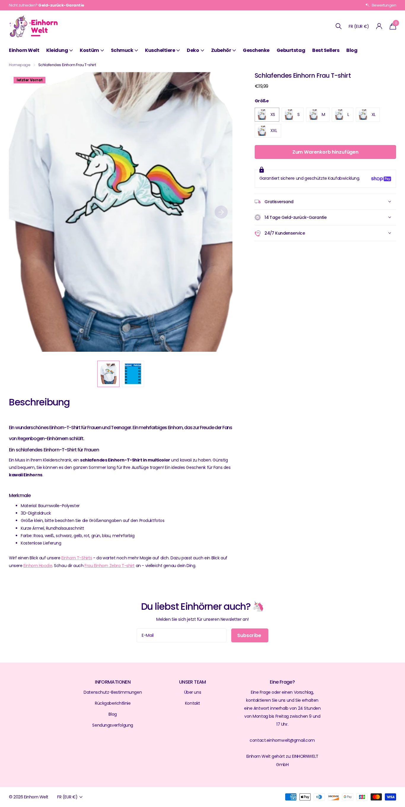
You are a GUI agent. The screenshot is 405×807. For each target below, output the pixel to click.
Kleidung (57, 50)
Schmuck (122, 50)
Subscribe (249, 635)
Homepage (20, 65)
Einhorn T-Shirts (76, 558)
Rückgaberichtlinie (112, 703)
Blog (351, 50)
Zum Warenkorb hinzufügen (325, 152)
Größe (262, 101)
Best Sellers (325, 50)
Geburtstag (291, 50)
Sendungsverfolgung (112, 725)
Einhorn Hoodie (37, 566)
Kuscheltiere (160, 50)
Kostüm (89, 50)
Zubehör (221, 50)
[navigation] (108, 374)
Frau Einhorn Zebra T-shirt (109, 566)
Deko (193, 50)
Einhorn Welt (24, 50)
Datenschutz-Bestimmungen (113, 692)
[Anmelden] (379, 26)
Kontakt (192, 703)
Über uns (192, 692)
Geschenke (256, 50)
